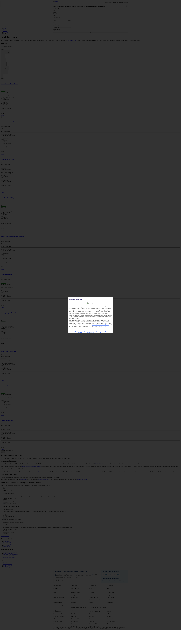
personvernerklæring (74, 327)
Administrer (90, 332)
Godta (80, 332)
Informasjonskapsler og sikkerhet (100, 324)
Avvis (100, 332)
